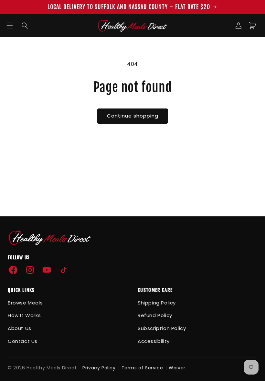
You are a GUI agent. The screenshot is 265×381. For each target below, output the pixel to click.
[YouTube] (46, 269)
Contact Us (22, 341)
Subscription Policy (162, 328)
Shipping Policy (157, 302)
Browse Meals (25, 302)
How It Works (24, 315)
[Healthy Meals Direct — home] (50, 238)
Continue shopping (132, 115)
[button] (10, 25)
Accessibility (154, 341)
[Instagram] (30, 269)
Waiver (177, 368)
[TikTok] (63, 269)
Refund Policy (155, 315)
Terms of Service (142, 368)
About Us (19, 328)
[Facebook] (13, 269)
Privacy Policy (98, 368)
